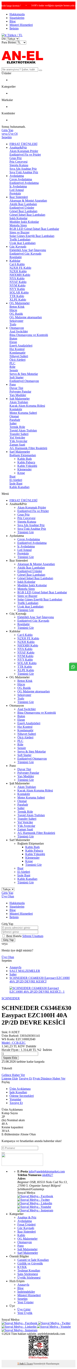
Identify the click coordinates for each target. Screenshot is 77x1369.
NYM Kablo (17, 285)
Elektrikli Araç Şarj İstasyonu (27, 250)
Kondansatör (17, 352)
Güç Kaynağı (17, 246)
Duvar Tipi (16, 388)
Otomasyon (16, 328)
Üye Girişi (23, 1309)
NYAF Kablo (17, 282)
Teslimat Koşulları (28, 1270)
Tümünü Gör (25, 532)
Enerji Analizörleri (20, 345)
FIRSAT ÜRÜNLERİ (23, 144)
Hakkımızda (17, 14)
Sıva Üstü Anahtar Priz (23, 172)
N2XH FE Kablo (20, 267)
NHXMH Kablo (19, 274)
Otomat (14, 416)
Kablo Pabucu (26, 462)
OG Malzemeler (19, 303)
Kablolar (14, 260)
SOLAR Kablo (19, 292)
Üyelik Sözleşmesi (28, 1277)
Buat (12, 476)
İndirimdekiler (26, 1291)
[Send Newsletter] (3, 1152)
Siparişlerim (16, 17)
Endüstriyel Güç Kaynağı (25, 253)
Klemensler (24, 469)
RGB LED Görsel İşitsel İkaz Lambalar (34, 228)
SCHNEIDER (11, 998)
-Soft (20, 1363)
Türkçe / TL (15, 35)
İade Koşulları (18, 1092)
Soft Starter (16, 377)
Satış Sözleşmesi (27, 1274)
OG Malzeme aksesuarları (25, 317)
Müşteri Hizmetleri (21, 25)
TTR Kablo (16, 296)
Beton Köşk (16, 306)
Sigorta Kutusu (18, 165)
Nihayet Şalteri (18, 356)
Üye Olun (8, 896)
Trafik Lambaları (19, 239)
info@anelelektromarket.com (47, 1171)
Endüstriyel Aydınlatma (24, 183)
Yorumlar (15, 1099)
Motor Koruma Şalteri (23, 412)
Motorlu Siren (18, 225)
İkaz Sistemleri (18, 197)
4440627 (47, 1175)
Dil (4, 38)
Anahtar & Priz (26, 1217)
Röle (12, 366)
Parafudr (14, 419)
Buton (13, 338)
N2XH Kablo (18, 271)
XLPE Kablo (17, 299)
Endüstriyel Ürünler (21, 207)
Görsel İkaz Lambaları (23, 211)
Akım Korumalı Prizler (23, 151)
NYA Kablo (16, 278)
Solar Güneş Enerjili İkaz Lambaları (31, 236)
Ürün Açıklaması (20, 1088)
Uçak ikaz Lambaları (22, 243)
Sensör (13, 370)
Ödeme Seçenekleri (21, 1095)
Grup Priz (15, 158)
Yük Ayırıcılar (18, 441)
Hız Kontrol (16, 349)
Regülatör (15, 257)
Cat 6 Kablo (17, 264)
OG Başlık (16, 313)
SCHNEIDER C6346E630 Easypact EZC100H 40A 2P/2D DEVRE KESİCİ (39, 979)
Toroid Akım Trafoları (23, 430)
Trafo (12, 324)
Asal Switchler (18, 331)
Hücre (13, 310)
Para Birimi (9, 42)
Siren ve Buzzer (19, 232)
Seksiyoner (16, 320)
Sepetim (22, 1298)
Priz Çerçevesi (18, 161)
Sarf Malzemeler (19, 451)
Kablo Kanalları (19, 487)
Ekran (13, 342)
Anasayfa (15, 967)
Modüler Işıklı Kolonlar (24, 221)
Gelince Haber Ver (13, 1075)
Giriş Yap (7, 892)
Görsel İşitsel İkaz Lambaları (27, 214)
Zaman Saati (17, 444)
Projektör (15, 193)
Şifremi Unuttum (32, 936)
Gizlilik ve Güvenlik (30, 1263)
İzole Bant (15, 483)
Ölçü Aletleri (17, 359)
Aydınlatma (16, 175)
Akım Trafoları (18, 402)
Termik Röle (17, 427)
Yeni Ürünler (25, 1302)
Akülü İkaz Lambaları (23, 204)
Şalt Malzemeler (19, 398)
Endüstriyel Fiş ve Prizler (25, 154)
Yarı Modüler (17, 395)
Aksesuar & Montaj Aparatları (28, 200)
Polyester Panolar (20, 391)
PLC (12, 363)
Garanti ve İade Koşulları (33, 1260)
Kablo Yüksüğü (27, 465)
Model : (14, 1042)
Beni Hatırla (14, 936)
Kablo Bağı (24, 458)
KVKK (22, 1267)
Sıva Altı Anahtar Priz (23, 168)
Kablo (21, 1235)
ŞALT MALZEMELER (24, 970)
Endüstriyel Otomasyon (24, 381)
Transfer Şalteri (18, 434)
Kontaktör (15, 409)
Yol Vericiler (17, 437)
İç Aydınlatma (18, 186)
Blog (12, 21)
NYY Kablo (17, 289)
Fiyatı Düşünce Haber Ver (49, 1078)
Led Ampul (16, 190)
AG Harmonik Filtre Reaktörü (28, 448)
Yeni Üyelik (24, 1313)
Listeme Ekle (10, 1078)
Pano (12, 384)
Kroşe (21, 473)
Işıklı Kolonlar (18, 218)
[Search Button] (40, 70)
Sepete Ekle (10, 1057)
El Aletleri (15, 480)
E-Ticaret (28, 1363)
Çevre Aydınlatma (20, 179)
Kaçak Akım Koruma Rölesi (27, 405)
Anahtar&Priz (18, 147)
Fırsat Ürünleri (26, 1224)
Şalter (13, 423)
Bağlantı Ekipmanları (22, 455)
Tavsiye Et (25, 1078)
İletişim (14, 28)
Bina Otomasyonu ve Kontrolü (28, 335)
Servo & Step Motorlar (23, 374)
